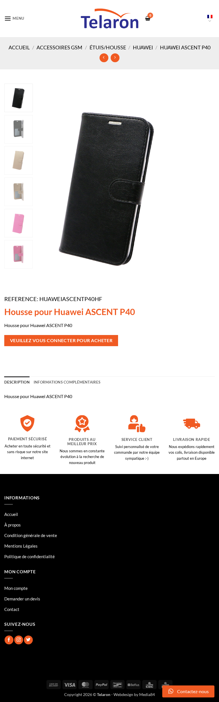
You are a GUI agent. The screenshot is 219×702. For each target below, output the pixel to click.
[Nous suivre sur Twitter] (28, 640)
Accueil (19, 47)
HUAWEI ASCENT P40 (185, 47)
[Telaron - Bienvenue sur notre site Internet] (109, 18)
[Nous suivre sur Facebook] (9, 640)
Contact (11, 609)
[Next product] (104, 57)
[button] (14, 18)
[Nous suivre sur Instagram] (18, 640)
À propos (12, 524)
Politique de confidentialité (29, 556)
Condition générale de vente (30, 535)
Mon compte (16, 588)
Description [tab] (17, 382)
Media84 (147, 694)
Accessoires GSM (59, 47)
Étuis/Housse (108, 47)
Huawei (143, 47)
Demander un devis (22, 598)
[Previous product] (115, 57)
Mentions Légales (21, 545)
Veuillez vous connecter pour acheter (61, 340)
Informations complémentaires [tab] (67, 382)
